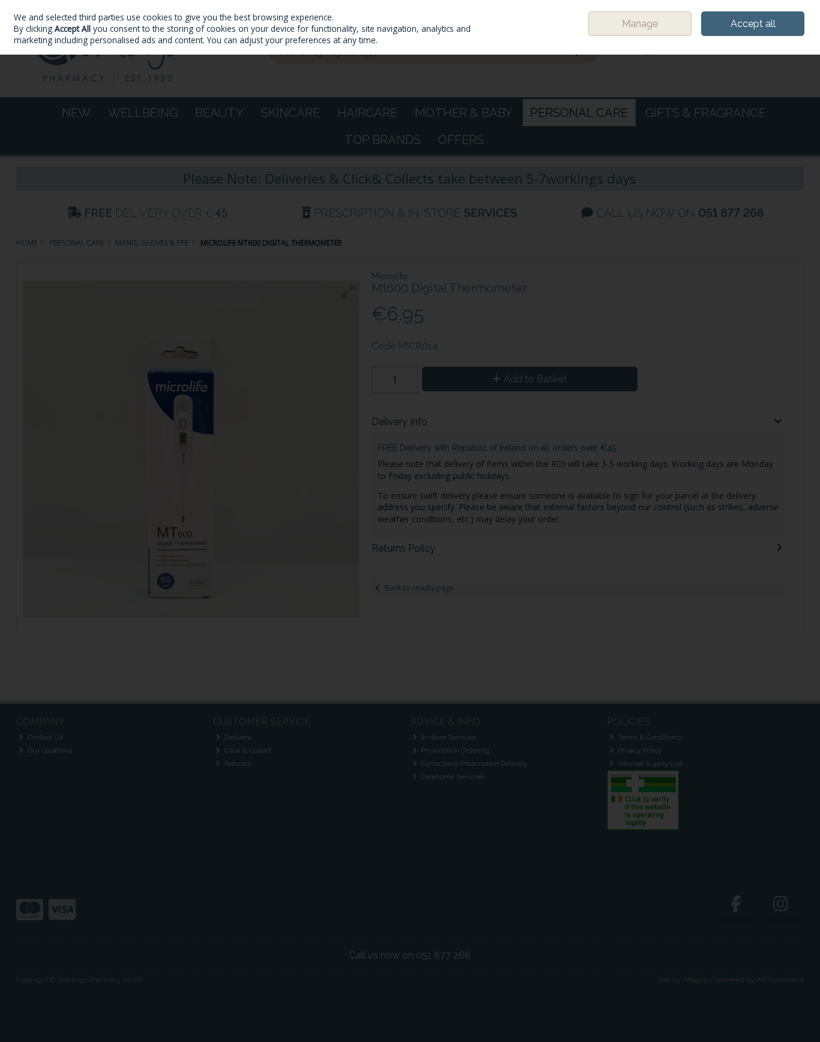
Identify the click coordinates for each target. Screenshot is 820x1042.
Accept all (753, 23)
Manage (640, 23)
